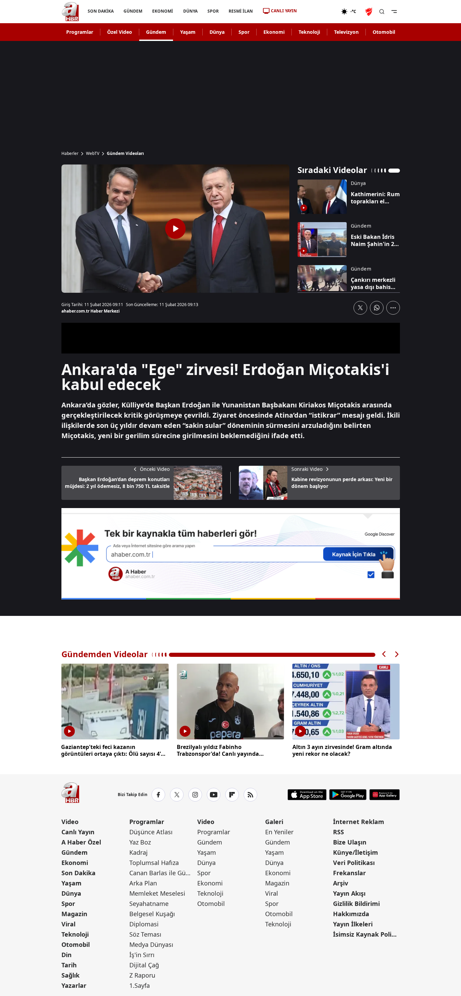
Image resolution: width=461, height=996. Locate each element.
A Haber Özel (81, 842)
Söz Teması (145, 934)
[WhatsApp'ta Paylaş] (377, 308)
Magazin (74, 914)
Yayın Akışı (349, 893)
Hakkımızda (351, 914)
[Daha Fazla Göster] (393, 308)
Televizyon (346, 32)
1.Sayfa (139, 985)
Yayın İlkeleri (353, 924)
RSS (338, 832)
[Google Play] (347, 794)
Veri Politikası (354, 862)
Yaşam (188, 32)
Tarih (69, 965)
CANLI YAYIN (284, 11)
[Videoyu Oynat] (175, 228)
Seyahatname (149, 903)
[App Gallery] (384, 794)
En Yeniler (279, 832)
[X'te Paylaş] (360, 308)
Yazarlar (73, 985)
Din (66, 955)
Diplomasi (144, 924)
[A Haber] (70, 11)
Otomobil (384, 32)
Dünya (217, 32)
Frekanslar (349, 873)
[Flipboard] (232, 795)
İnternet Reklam (358, 822)
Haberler (69, 153)
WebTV (92, 153)
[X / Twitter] (177, 795)
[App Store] (307, 794)
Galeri (274, 822)
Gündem (156, 32)
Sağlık (70, 975)
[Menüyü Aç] (394, 12)
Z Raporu (142, 975)
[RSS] (250, 795)
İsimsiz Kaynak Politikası (366, 934)
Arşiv (340, 883)
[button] (384, 654)
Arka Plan (143, 883)
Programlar (79, 32)
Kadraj (138, 852)
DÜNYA (190, 11)
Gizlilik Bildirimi (356, 903)
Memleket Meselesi (157, 893)
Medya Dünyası (151, 944)
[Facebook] (158, 795)
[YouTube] (213, 795)
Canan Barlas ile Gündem (162, 873)
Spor (244, 32)
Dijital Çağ (144, 965)
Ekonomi (274, 32)
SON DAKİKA (101, 11)
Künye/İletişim (355, 852)
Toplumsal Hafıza (154, 862)
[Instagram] (195, 795)
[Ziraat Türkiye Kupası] (369, 11)
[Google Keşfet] (230, 554)
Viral (68, 924)
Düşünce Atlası (151, 832)
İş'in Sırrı (142, 955)
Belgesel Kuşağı (152, 914)
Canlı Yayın (78, 832)
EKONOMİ (162, 11)
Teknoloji (309, 32)
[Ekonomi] (319, 11)
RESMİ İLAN (240, 11)
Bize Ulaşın (349, 842)
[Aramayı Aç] (382, 12)
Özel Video (119, 32)
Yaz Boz (140, 842)
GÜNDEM (133, 11)
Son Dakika (78, 873)
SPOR (212, 11)
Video (69, 822)
